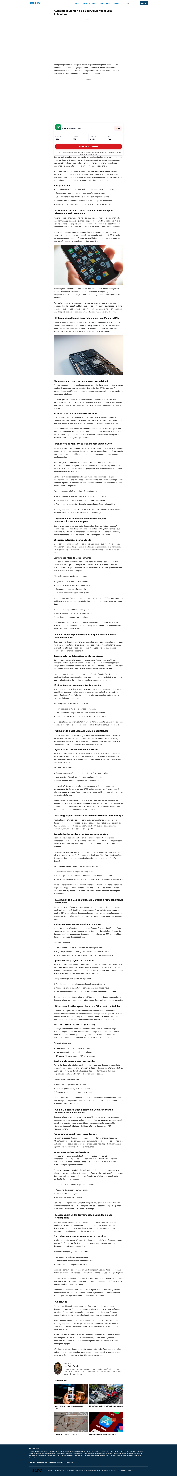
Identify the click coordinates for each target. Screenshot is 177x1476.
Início (77, 3)
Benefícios (86, 3)
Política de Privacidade (56, 1463)
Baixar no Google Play (88, 146)
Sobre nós (69, 1463)
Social (108, 3)
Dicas (94, 3)
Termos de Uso (41, 1463)
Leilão (101, 3)
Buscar (143, 3)
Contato (116, 3)
